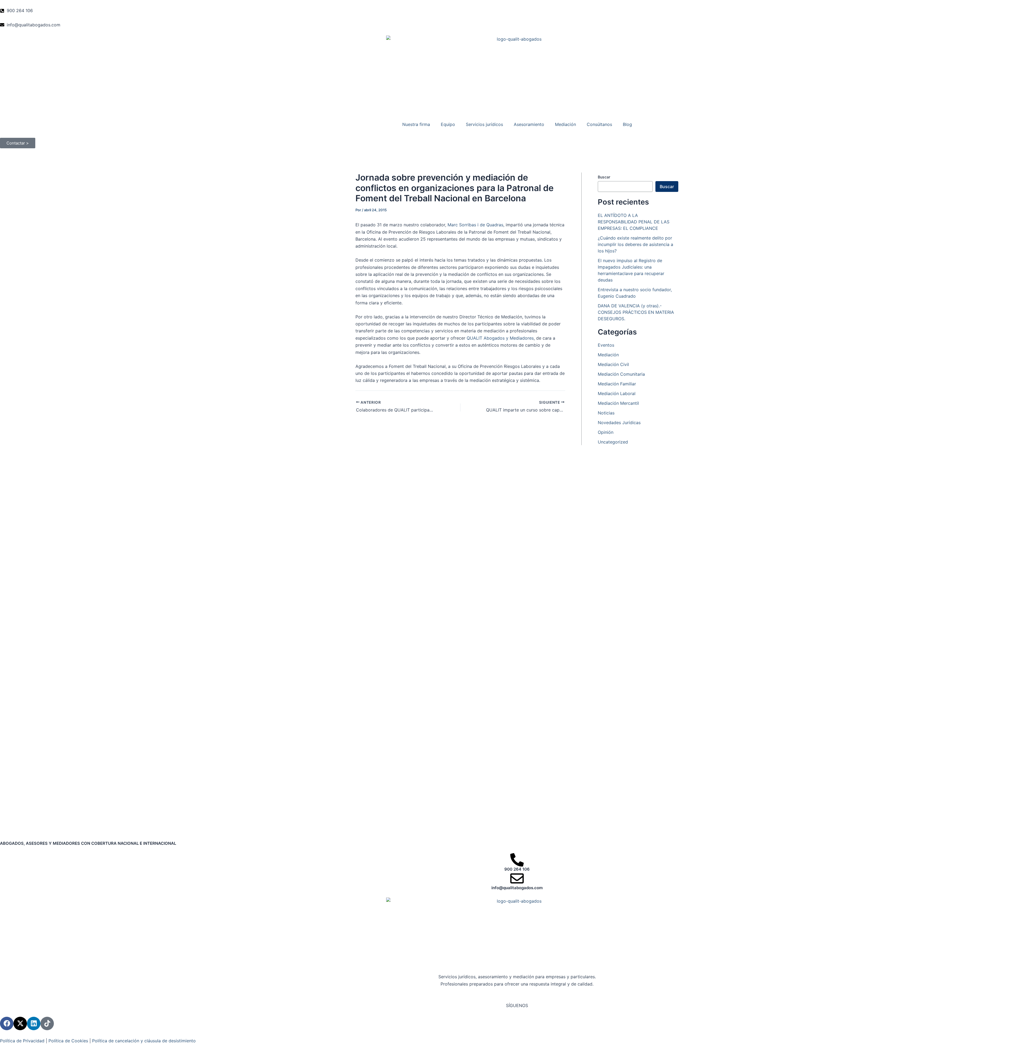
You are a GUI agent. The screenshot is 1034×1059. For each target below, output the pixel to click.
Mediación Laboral (616, 393)
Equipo (448, 124)
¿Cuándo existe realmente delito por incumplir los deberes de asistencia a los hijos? (635, 244)
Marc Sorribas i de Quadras (475, 224)
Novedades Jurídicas (619, 422)
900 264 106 (517, 869)
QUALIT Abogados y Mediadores (500, 338)
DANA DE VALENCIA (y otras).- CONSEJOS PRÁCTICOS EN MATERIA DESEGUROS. (636, 312)
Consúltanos (599, 124)
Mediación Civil (613, 364)
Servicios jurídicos (484, 124)
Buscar (604, 177)
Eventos (606, 345)
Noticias (606, 413)
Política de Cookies (68, 1040)
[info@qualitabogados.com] (517, 878)
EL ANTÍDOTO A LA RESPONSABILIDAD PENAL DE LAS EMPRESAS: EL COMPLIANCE (633, 222)
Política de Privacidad (22, 1040)
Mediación (565, 124)
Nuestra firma (416, 124)
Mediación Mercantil (618, 403)
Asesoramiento (529, 124)
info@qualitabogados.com (517, 887)
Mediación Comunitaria (621, 374)
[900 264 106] (517, 860)
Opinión (605, 432)
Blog (627, 124)
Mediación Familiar (617, 383)
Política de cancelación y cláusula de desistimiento (144, 1040)
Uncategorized (613, 442)
